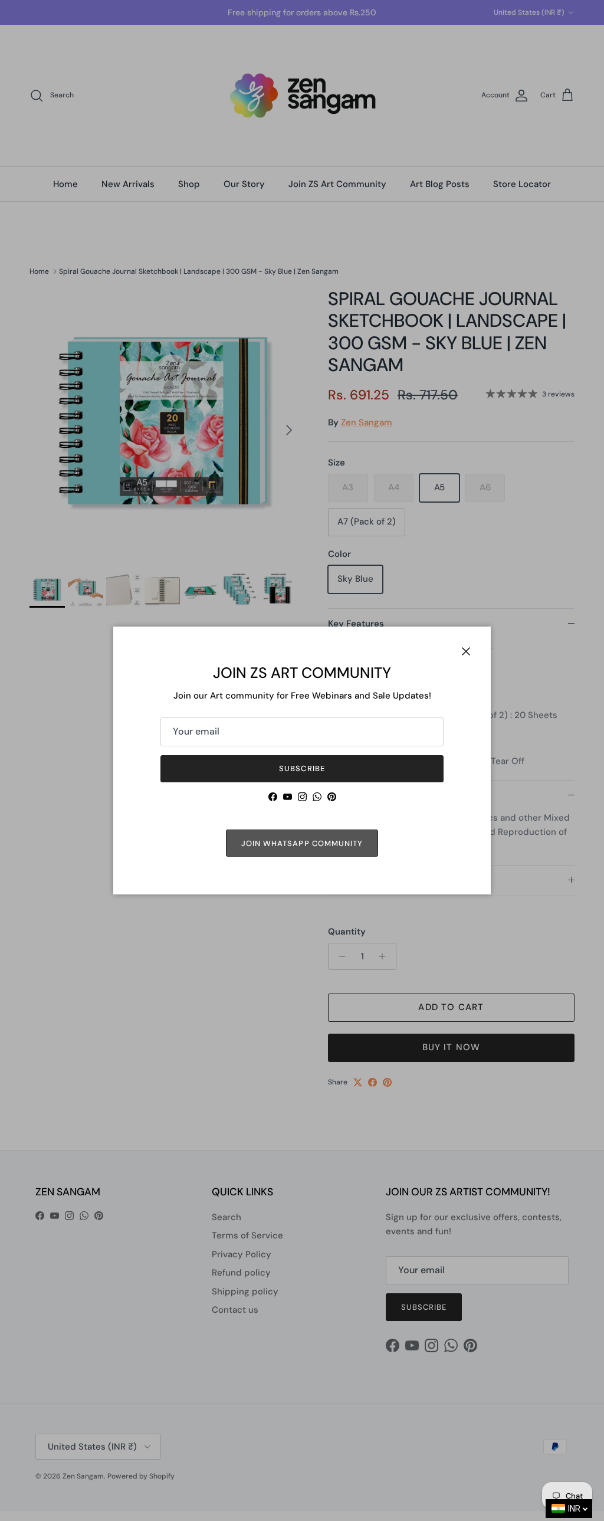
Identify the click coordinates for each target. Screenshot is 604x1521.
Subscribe (301, 768)
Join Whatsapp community (302, 843)
